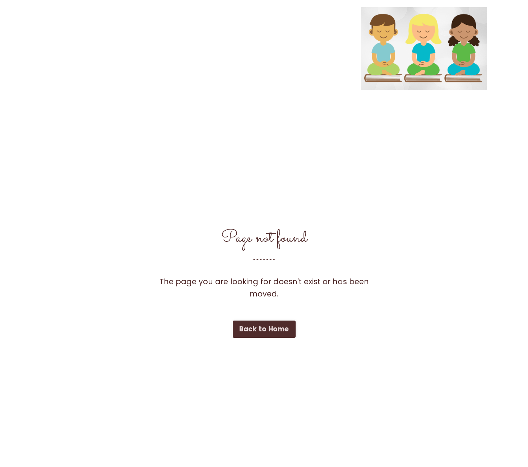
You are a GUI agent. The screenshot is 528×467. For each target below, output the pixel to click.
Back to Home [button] (264, 329)
